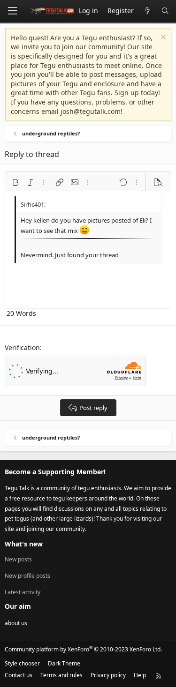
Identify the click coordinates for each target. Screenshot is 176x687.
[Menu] (12, 11)
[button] (15, 182)
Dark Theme (64, 663)
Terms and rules (61, 675)
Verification (22, 347)
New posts (18, 559)
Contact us (18, 675)
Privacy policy (108, 675)
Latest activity (22, 592)
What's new (24, 543)
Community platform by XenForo (83, 649)
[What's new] (147, 11)
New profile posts (27, 576)
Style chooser (22, 663)
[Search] (165, 11)
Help (140, 675)
